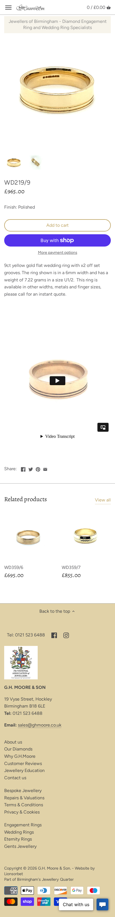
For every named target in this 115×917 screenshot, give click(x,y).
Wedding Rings (19, 832)
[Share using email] (45, 468)
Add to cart (57, 225)
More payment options (57, 252)
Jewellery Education (24, 770)
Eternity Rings (18, 839)
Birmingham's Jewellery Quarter (45, 879)
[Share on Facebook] (23, 468)
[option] (14, 163)
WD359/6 (13, 567)
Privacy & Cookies (22, 812)
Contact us (15, 777)
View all (103, 500)
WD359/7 (71, 567)
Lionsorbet (13, 873)
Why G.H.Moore (19, 756)
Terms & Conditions (23, 804)
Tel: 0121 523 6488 (26, 635)
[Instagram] (66, 635)
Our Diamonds (18, 749)
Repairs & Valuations (24, 797)
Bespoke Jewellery (23, 790)
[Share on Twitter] (30, 468)
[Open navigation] (8, 7)
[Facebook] (54, 635)
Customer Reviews (23, 763)
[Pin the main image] (38, 468)
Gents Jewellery (20, 846)
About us (13, 742)
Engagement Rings (23, 824)
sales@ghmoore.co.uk (39, 725)
